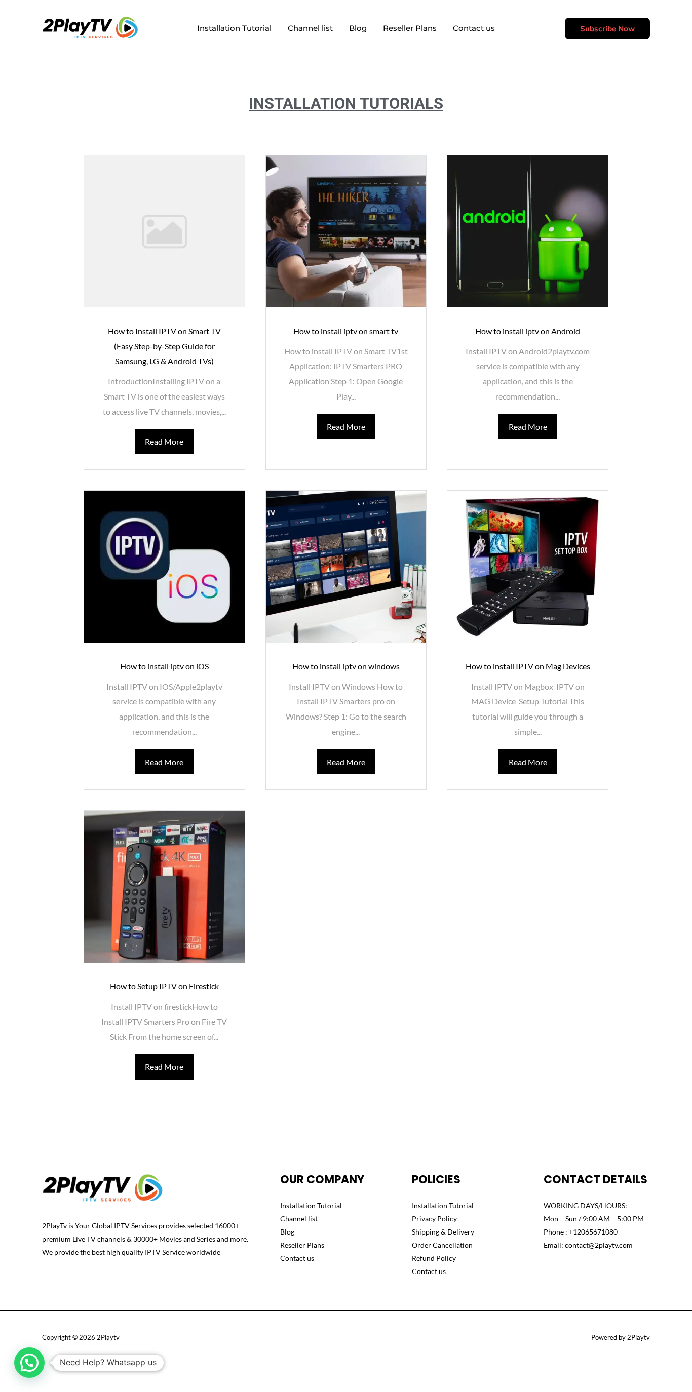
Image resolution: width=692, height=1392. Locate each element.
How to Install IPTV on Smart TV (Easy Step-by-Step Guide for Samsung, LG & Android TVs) (164, 346)
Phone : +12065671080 (581, 1231)
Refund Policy (434, 1258)
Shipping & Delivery (443, 1231)
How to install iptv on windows (346, 666)
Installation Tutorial (234, 28)
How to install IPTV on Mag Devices (528, 666)
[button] (607, 28)
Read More (164, 441)
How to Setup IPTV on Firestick (164, 986)
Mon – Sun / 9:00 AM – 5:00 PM (594, 1218)
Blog (358, 28)
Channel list (310, 28)
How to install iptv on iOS (164, 666)
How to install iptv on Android (527, 331)
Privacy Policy (434, 1218)
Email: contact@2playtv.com (588, 1245)
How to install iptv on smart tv (345, 331)
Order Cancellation (442, 1245)
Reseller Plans (410, 28)
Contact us (474, 28)
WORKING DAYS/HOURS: (585, 1205)
